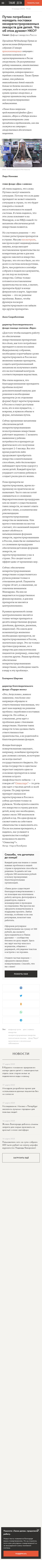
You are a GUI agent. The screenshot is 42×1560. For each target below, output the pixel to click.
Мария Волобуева (18, 845)
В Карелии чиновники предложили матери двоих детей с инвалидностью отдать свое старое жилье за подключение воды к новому (20, 1072)
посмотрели (28, 239)
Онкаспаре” (21, 783)
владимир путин (14, 1029)
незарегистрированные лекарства (22, 1035)
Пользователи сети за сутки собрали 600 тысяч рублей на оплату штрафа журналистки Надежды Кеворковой (20, 1144)
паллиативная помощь (17, 1038)
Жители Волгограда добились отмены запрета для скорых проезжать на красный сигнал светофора (20, 1127)
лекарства (12, 1032)
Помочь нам (33, 3)
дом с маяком (28, 1029)
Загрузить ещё (21, 1158)
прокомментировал (12, 51)
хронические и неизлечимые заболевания (19, 1042)
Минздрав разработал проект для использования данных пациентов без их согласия (20, 1091)
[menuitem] (3, 3)
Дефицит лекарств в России (23, 34)
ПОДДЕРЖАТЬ (21, 1554)
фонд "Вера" (33, 1038)
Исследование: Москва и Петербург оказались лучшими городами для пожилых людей (19, 1109)
